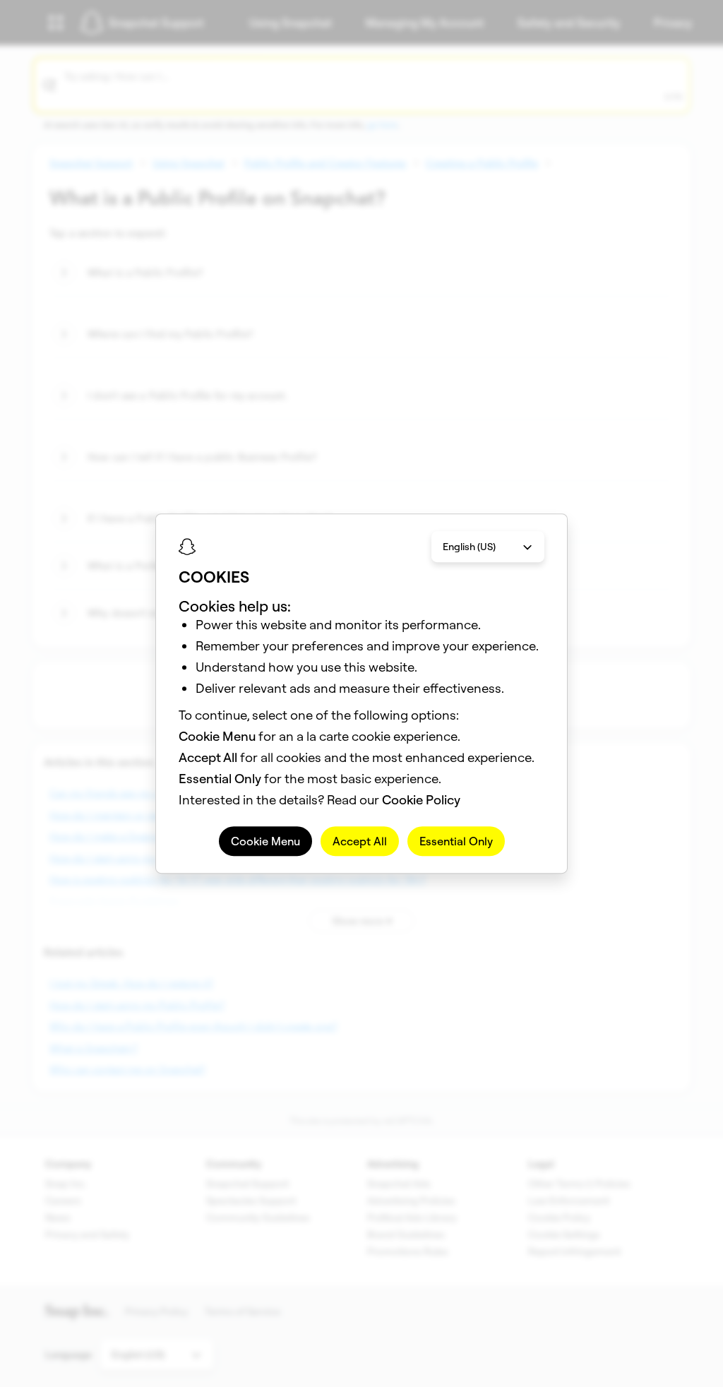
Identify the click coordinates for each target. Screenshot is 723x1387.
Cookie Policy (421, 800)
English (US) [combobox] (469, 546)
